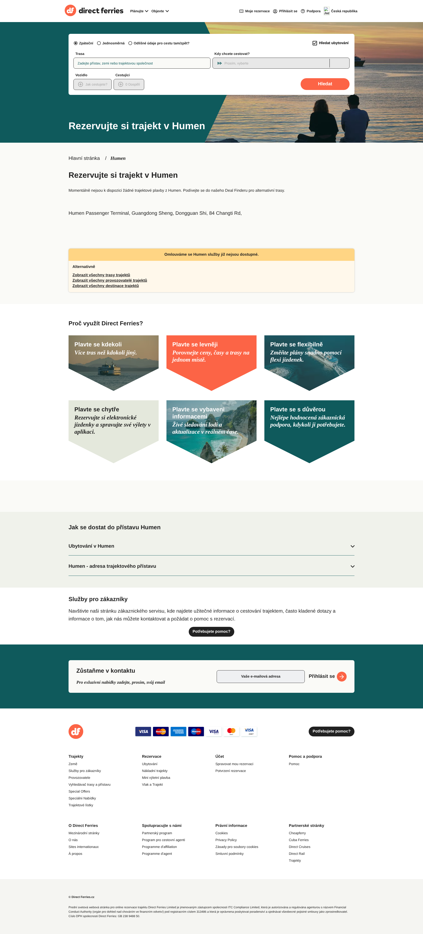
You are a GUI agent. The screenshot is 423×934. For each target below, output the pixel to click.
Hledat (325, 84)
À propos (75, 854)
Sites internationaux (84, 847)
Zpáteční (86, 43)
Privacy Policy (226, 840)
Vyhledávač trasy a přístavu (89, 784)
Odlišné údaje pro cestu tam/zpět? (161, 43)
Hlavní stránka (84, 158)
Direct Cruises (299, 847)
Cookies (221, 833)
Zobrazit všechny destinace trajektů (105, 286)
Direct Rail (297, 854)
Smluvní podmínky (229, 854)
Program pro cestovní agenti (163, 840)
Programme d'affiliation (159, 847)
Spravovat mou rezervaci (234, 764)
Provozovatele (79, 778)
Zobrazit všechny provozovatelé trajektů (109, 280)
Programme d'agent (157, 854)
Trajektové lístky (81, 805)
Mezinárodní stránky (84, 833)
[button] (211, 546)
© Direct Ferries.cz (81, 897)
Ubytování (149, 764)
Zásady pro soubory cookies (236, 847)
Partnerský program (157, 833)
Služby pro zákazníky (85, 771)
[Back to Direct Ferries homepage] (94, 11)
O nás (73, 840)
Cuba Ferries (299, 840)
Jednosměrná (113, 43)
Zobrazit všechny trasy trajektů (101, 275)
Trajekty (295, 860)
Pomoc (294, 764)
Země (73, 764)
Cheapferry (297, 833)
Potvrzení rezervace (230, 771)
